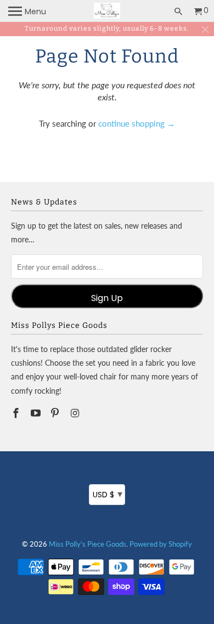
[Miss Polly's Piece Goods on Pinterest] (56, 413)
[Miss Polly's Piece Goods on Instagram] (76, 413)
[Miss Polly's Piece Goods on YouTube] (37, 413)
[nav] (27, 11)
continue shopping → (136, 123)
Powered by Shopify (160, 544)
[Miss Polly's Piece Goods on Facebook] (17, 413)
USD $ (107, 494)
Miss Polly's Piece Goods (87, 544)
